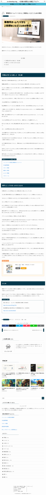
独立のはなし (8, 460)
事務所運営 (7, 451)
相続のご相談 (6, 170)
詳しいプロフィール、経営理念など (9, 429)
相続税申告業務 (5, 426)
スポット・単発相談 (17, 488)
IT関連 (6, 437)
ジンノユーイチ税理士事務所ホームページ (12, 162)
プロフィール (6, 175)
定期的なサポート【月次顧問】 (19, 487)
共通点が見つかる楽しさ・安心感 (13, 60)
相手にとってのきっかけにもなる (13, 62)
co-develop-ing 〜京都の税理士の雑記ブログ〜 (23, 1)
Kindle (18, 268)
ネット (12, 319)
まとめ (7, 64)
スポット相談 (6, 167)
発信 (25, 319)
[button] (5, 326)
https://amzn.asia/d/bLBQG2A (9, 310)
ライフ (6, 448)
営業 (22, 319)
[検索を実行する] (43, 398)
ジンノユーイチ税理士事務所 (8, 417)
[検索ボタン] (1, 1)
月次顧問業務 (6, 165)
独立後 (6, 463)
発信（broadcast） (8, 465)
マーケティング (5, 16)
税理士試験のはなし (9, 471)
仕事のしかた (7, 454)
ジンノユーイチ (8, 351)
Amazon (23, 268)
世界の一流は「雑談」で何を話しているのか (24, 264)
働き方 (6, 457)
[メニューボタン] (44, 1)
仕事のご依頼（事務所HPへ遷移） (20, 486)
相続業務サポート (17, 490)
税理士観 (6, 468)
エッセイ (6, 440)
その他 (6, 443)
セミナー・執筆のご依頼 (18, 491)
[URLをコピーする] (40, 326)
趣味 (5, 477)
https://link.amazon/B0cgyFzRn (10, 305)
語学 (5, 474)
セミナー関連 (6, 173)
